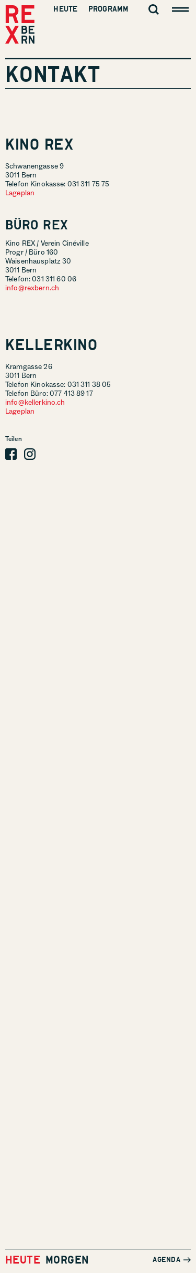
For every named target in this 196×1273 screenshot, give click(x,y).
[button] (11, 454)
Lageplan (19, 193)
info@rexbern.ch (32, 288)
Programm (108, 9)
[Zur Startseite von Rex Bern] (19, 25)
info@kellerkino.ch (35, 402)
